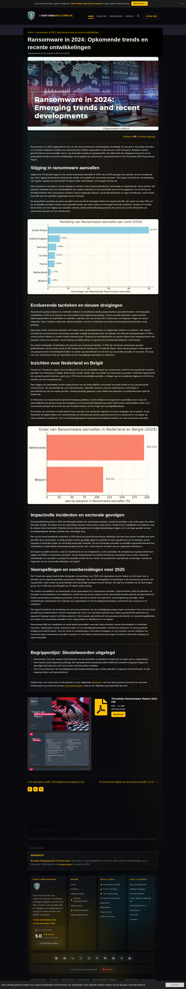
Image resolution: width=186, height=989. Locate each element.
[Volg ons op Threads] (121, 958)
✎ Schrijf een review (49, 943)
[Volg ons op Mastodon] (105, 958)
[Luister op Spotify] (129, 958)
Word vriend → (139, 3)
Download (118, 714)
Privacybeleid (84, 980)
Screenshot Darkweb (110, 898)
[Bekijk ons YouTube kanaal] (64, 958)
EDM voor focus (107, 916)
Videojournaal (77, 893)
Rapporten (105, 903)
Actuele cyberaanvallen (80, 899)
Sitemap (112, 980)
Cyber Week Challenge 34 (140, 899)
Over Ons (134, 915)
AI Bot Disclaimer (68, 980)
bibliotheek (97, 682)
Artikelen (75, 889)
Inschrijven (135, 910)
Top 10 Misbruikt (110, 893)
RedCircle (41, 848)
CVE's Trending (110, 889)
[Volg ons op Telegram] (56, 958)
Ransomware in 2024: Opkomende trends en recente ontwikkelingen (67, 32)
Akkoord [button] (174, 985)
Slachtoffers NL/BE (111, 884)
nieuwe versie (65, 864)
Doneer (108, 969)
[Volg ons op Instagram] (89, 958)
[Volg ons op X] (80, 958)
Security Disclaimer (39, 980)
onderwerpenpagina (74, 685)
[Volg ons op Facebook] (113, 958)
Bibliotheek (105, 907)
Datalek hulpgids (137, 889)
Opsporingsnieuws (79, 915)
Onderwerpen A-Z (138, 905)
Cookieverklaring (99, 980)
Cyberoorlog (76, 905)
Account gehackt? (138, 884)
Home (30, 32)
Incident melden (137, 893)
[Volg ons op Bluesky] (97, 958)
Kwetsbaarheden (81, 910)
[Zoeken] (138, 16)
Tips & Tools (106, 912)
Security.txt (54, 980)
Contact (133, 919)
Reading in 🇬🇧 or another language (139, 136)
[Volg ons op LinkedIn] (72, 958)
